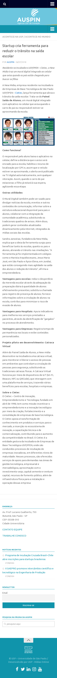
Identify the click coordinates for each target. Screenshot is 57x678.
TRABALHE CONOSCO (14, 535)
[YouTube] (40, 669)
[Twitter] (23, 669)
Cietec (18, 92)
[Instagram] (34, 669)
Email (5, 593)
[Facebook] (17, 669)
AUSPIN (10, 62)
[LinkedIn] (28, 669)
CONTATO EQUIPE (12, 529)
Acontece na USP (12, 36)
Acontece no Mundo (38, 36)
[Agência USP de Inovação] (28, 16)
